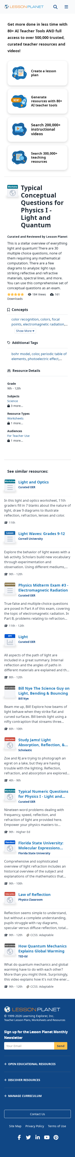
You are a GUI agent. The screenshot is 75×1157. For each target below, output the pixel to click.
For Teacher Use (18, 436)
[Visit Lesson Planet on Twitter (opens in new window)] (28, 1137)
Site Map (15, 1126)
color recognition (25, 319)
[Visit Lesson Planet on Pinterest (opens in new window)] (56, 1137)
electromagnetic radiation (43, 324)
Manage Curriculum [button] (25, 1096)
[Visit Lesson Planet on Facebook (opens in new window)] (19, 1137)
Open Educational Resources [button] (32, 1064)
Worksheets (15, 418)
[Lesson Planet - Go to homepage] (24, 6)
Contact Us (37, 1114)
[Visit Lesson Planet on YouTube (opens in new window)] (46, 1137)
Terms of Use (57, 1126)
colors (45, 319)
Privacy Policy (34, 1126)
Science (12, 401)
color (35, 354)
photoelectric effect (43, 359)
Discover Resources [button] (24, 1080)
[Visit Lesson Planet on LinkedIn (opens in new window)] (37, 1137)
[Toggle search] (55, 7)
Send (61, 1046)
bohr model (20, 354)
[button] (66, 6)
